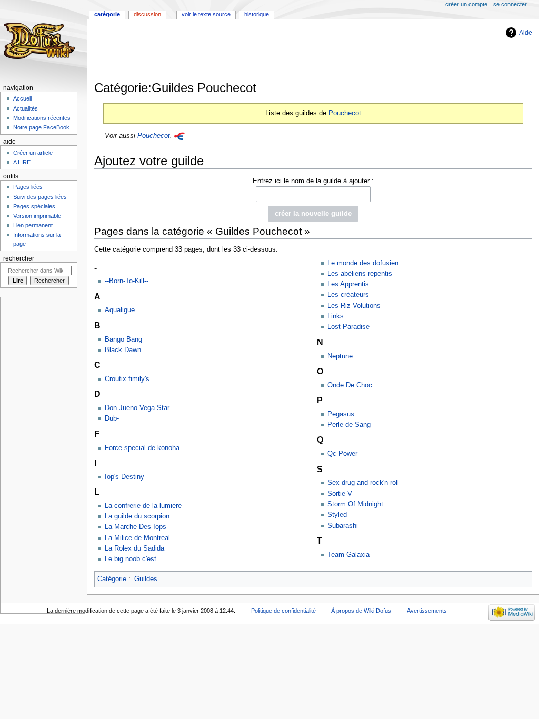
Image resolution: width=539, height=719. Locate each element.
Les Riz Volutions (354, 305)
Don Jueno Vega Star (137, 408)
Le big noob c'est (130, 559)
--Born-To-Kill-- (126, 281)
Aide (525, 32)
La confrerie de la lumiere (143, 506)
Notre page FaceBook (41, 127)
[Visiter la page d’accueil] (41, 41)
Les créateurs (348, 294)
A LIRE (22, 162)
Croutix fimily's (127, 379)
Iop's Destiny (124, 477)
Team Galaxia (348, 554)
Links (335, 316)
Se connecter (510, 4)
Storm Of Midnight (355, 504)
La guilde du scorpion (137, 516)
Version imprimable (37, 216)
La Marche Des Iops (135, 527)
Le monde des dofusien (362, 263)
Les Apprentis (348, 284)
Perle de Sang (349, 424)
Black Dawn (123, 350)
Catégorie (111, 579)
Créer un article (33, 152)
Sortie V (339, 493)
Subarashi (342, 526)
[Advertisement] (285, 51)
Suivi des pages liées (40, 197)
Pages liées (28, 187)
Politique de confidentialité (283, 610)
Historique (256, 14)
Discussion (147, 14)
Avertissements (427, 610)
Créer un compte (466, 4)
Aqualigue (120, 310)
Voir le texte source (206, 14)
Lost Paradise (348, 327)
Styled (337, 514)
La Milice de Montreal (137, 538)
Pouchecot (344, 113)
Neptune (340, 356)
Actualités (25, 108)
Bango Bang (123, 339)
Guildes (145, 579)
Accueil (22, 98)
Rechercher (18, 258)
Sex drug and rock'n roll (363, 482)
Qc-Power (342, 453)
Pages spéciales (34, 206)
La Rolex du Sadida (134, 548)
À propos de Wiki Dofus (361, 610)
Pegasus (340, 414)
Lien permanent (33, 225)
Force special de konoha (142, 448)
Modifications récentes (42, 118)
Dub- (112, 418)
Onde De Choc (349, 385)
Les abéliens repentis (359, 273)
